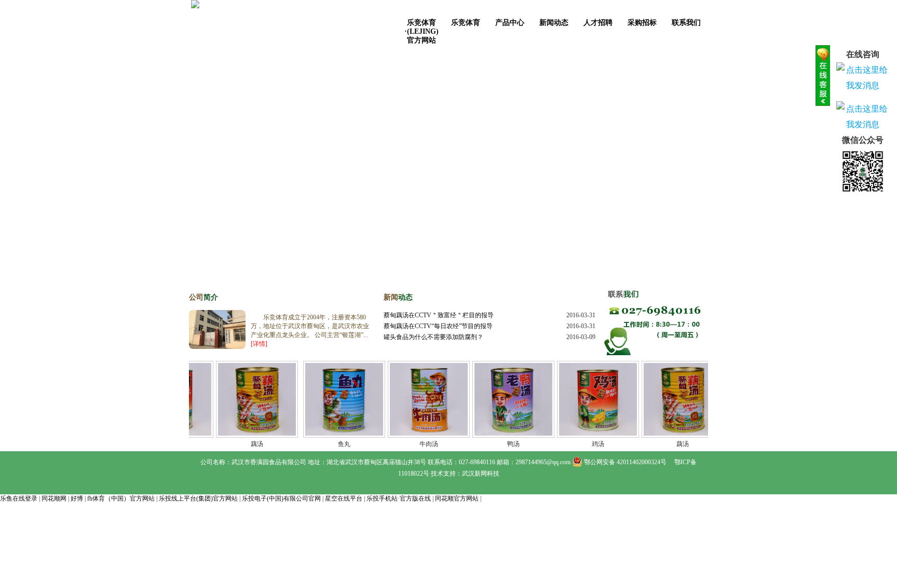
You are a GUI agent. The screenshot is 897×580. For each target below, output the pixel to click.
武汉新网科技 (480, 473)
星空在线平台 (343, 498)
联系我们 (686, 22)
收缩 (823, 75)
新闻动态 (553, 22)
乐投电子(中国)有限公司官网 (281, 498)
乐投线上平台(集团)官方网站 (198, 498)
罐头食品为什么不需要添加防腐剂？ (433, 337)
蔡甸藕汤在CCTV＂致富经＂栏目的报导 (439, 315)
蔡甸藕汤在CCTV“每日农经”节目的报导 (438, 326)
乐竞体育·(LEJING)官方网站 (421, 26)
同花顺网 (54, 498)
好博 (77, 498)
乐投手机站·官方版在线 (398, 498)
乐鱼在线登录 (18, 498)
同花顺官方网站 (457, 498)
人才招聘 (598, 22)
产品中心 (509, 22)
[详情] (259, 343)
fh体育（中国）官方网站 (121, 498)
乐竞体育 (465, 22)
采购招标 (642, 22)
